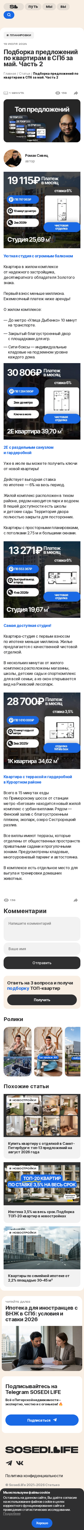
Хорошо (42, 1523)
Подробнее (11, 1513)
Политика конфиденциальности (34, 1476)
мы (49, 6)
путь (33, 6)
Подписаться (39, 1420)
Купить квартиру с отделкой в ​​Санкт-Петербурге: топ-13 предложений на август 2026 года (41, 1147)
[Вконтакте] (19, 1464)
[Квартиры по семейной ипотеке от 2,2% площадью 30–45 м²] (42, 1247)
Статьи (24, 73)
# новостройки (22, 1100)
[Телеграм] (9, 1464)
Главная (10, 73)
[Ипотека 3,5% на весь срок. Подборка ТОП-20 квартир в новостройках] (42, 1183)
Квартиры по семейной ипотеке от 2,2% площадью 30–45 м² (38, 1278)
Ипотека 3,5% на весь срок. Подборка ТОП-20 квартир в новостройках (41, 1214)
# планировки (18, 35)
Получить (42, 1000)
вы (63, 6)
